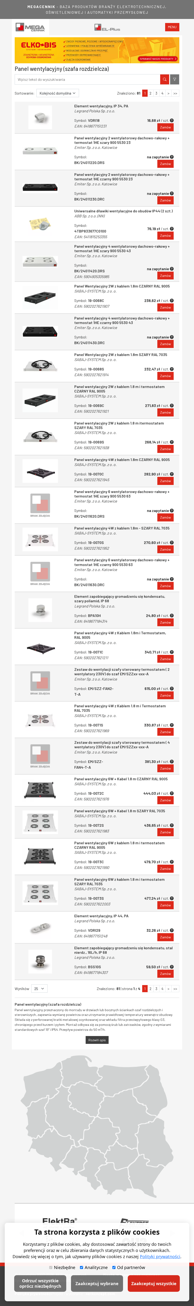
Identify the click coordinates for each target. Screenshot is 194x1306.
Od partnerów (131, 1267)
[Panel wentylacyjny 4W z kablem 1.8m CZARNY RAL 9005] (40, 471)
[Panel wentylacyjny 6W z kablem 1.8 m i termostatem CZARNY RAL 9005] (40, 856)
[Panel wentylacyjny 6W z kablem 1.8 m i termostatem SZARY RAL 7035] (40, 893)
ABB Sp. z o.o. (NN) (89, 216)
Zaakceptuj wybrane (97, 1283)
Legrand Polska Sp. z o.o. (94, 111)
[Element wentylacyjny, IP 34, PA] (40, 117)
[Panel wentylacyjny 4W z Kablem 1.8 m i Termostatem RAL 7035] (40, 719)
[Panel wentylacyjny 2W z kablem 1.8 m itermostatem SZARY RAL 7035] (40, 437)
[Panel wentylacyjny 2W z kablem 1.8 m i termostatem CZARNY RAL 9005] (40, 400)
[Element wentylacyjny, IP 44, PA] (40, 927)
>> (175, 93)
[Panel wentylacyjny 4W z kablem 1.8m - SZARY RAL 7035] (40, 539)
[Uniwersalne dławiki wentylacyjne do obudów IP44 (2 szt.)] (40, 224)
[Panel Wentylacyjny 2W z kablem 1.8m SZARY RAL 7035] (40, 366)
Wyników (22, 988)
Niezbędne (64, 1267)
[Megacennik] (30, 27)
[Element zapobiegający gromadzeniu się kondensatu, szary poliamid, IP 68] (40, 610)
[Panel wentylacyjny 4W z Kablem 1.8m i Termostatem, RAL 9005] (40, 646)
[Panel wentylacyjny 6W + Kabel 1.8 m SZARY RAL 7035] (40, 822)
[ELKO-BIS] (97, 50)
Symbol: (90, 231)
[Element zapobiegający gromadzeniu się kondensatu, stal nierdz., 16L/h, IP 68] (40, 961)
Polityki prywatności (160, 1256)
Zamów (165, 127)
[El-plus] (107, 27)
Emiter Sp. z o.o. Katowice (95, 147)
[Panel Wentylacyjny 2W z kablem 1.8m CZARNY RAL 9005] (40, 297)
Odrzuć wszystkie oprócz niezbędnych (40, 1283)
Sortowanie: (25, 93)
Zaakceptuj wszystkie (153, 1283)
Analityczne (96, 1267)
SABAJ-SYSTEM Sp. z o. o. (95, 291)
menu (172, 27)
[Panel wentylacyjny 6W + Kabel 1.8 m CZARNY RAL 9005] (40, 790)
